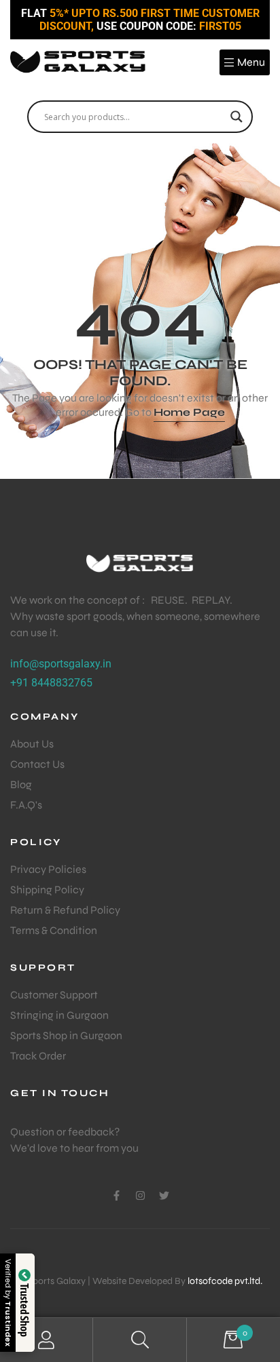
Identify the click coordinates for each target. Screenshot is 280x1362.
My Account (46, 1340)
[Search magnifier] (236, 116)
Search (139, 1340)
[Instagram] (140, 1195)
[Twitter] (164, 1195)
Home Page (189, 412)
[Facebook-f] (116, 1195)
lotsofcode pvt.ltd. (225, 1281)
